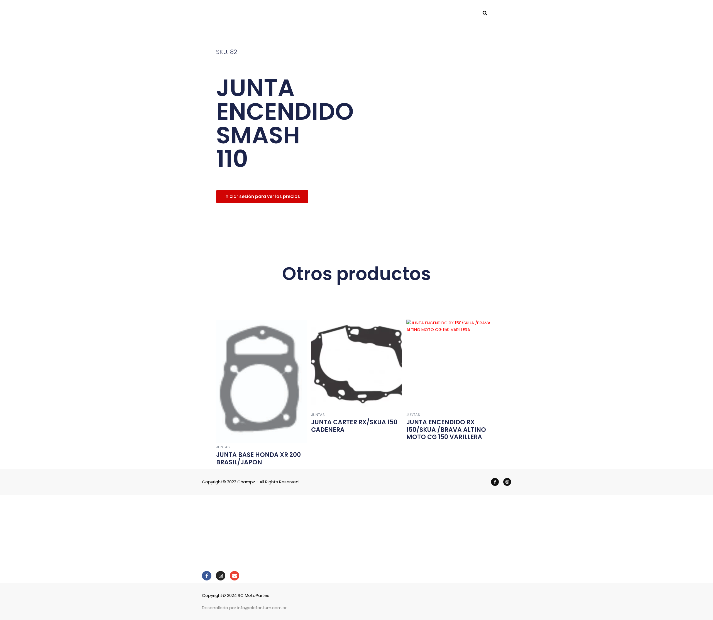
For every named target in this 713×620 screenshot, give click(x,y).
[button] (484, 13)
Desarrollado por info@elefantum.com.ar (244, 608)
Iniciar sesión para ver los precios (262, 196)
